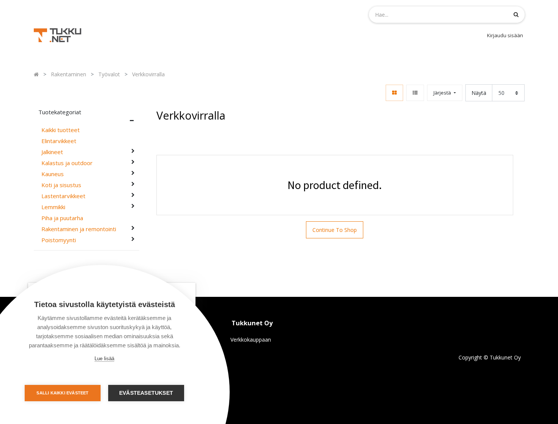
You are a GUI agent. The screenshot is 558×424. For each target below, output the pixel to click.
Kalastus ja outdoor (67, 163)
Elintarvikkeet (58, 141)
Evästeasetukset (146, 393)
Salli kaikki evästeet (62, 393)
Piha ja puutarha (62, 218)
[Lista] (415, 93)
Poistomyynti (58, 240)
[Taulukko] (394, 93)
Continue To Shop (334, 229)
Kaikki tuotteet (60, 130)
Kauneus (52, 174)
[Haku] (516, 14)
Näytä (478, 92)
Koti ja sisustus (61, 185)
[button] (444, 93)
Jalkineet (52, 152)
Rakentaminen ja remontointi (78, 229)
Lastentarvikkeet (63, 196)
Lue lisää (104, 358)
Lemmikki (53, 207)
